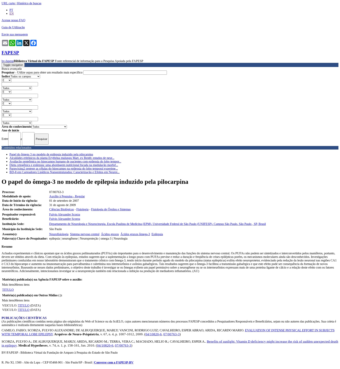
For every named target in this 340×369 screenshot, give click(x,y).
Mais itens (8, 284)
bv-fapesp (8, 61)
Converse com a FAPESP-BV (114, 362)
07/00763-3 (171, 334)
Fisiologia (82, 209)
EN (11, 13)
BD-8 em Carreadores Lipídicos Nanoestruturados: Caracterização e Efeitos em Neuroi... (64, 172)
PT (11, 10)
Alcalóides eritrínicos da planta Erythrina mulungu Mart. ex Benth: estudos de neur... (61, 158)
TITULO (8, 289)
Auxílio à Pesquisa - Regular (67, 196)
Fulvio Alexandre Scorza (64, 214)
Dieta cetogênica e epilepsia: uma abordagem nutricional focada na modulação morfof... (63, 165)
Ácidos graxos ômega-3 (135, 234)
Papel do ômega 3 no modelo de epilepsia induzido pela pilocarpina (51, 154)
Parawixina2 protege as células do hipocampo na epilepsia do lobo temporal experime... (63, 168)
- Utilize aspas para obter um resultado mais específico (42, 72)
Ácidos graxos (110, 234)
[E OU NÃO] (6, 80)
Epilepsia (157, 234)
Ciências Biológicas (61, 209)
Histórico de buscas (29, 3)
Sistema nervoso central (84, 234)
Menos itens (22, 284)
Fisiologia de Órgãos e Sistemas (111, 209)
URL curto (8, 3)
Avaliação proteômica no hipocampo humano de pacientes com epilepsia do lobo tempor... (65, 161)
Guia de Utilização (13, 27)
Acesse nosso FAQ (13, 20)
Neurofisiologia (58, 234)
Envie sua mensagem (15, 34)
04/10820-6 (153, 334)
